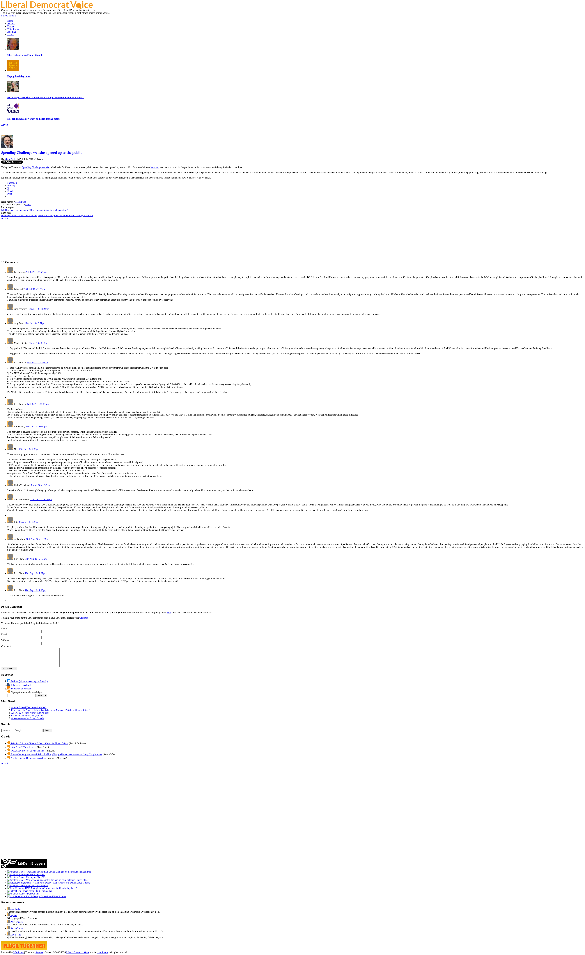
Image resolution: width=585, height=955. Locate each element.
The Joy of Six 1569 (35, 877)
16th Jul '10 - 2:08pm (29, 449)
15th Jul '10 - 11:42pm (36, 426)
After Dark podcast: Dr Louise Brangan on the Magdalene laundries (58, 871)
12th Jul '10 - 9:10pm (38, 343)
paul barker (15, 909)
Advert (4, 124)
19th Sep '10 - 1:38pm (35, 590)
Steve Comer (16, 928)
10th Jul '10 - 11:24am (38, 309)
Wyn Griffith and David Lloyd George (71, 882)
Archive (11, 23)
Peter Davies (16, 922)
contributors (102, 952)
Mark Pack (10, 159)
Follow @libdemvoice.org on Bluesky (29, 681)
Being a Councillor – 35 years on (27, 715)
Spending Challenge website (35, 167)
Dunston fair (33, 893)
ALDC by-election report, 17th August (29, 713)
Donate (10, 26)
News (28, 204)
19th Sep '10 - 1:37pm (35, 573)
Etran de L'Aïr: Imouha (36, 885)
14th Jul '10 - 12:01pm (38, 404)
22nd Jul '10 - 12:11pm (41, 499)
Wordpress (18, 952)
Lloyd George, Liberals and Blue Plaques (45, 896)
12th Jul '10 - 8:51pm (35, 323)
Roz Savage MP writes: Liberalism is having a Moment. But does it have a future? (50, 710)
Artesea (39, 952)
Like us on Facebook (20, 685)
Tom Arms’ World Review (23, 747)
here (169, 612)
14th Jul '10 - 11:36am (37, 362)
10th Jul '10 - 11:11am (34, 289)
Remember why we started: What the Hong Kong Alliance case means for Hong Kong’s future (56, 754)
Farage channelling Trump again (37, 891)
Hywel (13, 915)
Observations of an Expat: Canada (27, 718)
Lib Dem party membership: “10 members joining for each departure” (34, 210)
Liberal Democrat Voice (77, 952)
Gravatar (83, 617)
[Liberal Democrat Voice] (47, 8)
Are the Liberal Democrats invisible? (28, 707)
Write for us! (13, 29)
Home (10, 21)
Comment (6, 646)
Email (4, 634)
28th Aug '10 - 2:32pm (36, 559)
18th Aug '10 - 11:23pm (37, 539)
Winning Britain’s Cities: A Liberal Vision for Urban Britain (39, 743)
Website (5, 640)
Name (4, 628)
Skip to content (8, 15)
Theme (10, 34)
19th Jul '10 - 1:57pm (39, 485)
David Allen (16, 934)
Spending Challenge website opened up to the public (41, 153)
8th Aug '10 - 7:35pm (29, 522)
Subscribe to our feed (20, 688)
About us (11, 31)
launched (155, 167)
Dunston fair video (36, 874)
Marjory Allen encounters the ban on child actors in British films (56, 880)
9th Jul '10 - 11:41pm (36, 272)
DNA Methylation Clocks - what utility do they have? (51, 888)
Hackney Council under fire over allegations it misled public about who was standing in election (47, 215)
